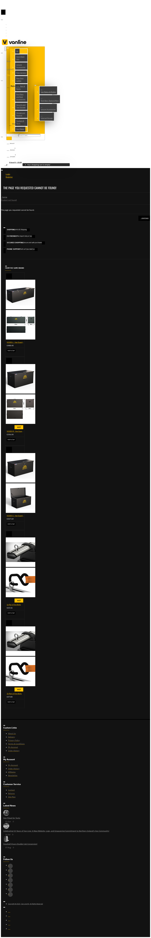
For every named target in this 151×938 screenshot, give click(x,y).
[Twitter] (6, 27)
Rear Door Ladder (20, 79)
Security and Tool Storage (20, 106)
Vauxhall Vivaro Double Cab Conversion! (20, 844)
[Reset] (3, 12)
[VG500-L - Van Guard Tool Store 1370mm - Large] (20, 310)
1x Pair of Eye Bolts (14, 605)
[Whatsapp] (6, 32)
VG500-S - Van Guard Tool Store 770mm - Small (15, 516)
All (17, 51)
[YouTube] (6, 35)
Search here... (12, 135)
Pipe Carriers (21, 73)
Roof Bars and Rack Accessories (20, 96)
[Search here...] (5, 48)
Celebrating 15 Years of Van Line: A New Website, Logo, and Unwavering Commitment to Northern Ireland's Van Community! (56, 831)
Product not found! (9, 200)
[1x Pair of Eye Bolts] (20, 567)
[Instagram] (10, 875)
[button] (9, 276)
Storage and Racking (20, 114)
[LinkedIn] (10, 880)
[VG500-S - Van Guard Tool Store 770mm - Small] (20, 483)
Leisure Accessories (20, 66)
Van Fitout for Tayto (11, 818)
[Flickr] (10, 894)
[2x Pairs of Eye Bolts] (20, 656)
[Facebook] (6, 24)
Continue (145, 218)
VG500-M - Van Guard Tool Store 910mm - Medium (15, 431)
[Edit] (2, 19)
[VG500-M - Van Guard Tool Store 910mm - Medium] (20, 394)
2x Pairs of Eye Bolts (14, 694)
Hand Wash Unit (20, 58)
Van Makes (20, 129)
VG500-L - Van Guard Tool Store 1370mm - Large (15, 342)
